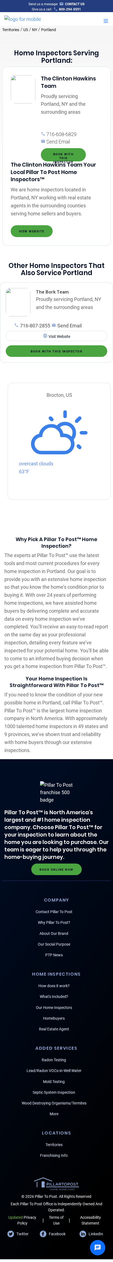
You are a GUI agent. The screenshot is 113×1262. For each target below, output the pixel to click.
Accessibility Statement (90, 1220)
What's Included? (54, 996)
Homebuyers (54, 1018)
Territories (10, 30)
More (54, 1114)
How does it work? (54, 986)
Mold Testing (54, 1081)
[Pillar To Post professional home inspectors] (22, 18)
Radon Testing (54, 1060)
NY (34, 30)
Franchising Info (54, 1155)
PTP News (54, 955)
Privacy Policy (22, 1220)
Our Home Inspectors (54, 1007)
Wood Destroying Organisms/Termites (54, 1103)
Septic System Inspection (54, 1092)
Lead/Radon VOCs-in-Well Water (54, 1070)
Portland (48, 30)
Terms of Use (56, 1220)
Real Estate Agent (54, 1029)
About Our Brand (53, 933)
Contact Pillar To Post (54, 912)
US (25, 30)
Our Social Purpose (54, 944)
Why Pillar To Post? (54, 922)
